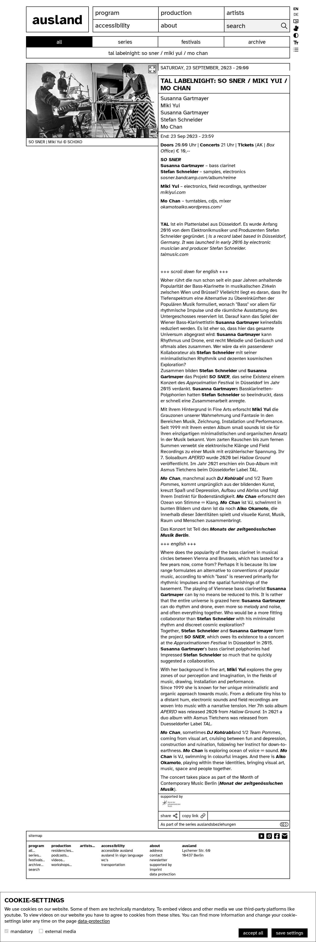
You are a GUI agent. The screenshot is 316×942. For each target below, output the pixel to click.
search (34, 869)
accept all (253, 933)
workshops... (61, 864)
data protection (163, 874)
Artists (235, 13)
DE (296, 14)
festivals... (37, 860)
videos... (58, 860)
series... (35, 855)
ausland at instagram (269, 836)
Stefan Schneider (182, 119)
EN (295, 8)
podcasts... (60, 855)
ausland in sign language (122, 855)
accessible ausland (117, 850)
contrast (296, 35)
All (59, 42)
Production (176, 13)
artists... (87, 845)
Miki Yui (170, 105)
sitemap (35, 835)
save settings (289, 933)
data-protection (94, 921)
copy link (190, 815)
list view (296, 49)
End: (166, 136)
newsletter (158, 860)
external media (60, 931)
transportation (113, 864)
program (36, 845)
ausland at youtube (261, 836)
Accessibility (112, 25)
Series (125, 42)
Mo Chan (171, 126)
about (155, 845)
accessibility (113, 845)
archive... (36, 864)
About (169, 25)
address (156, 850)
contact (156, 855)
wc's (104, 860)
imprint (156, 869)
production (61, 845)
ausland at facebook (277, 836)
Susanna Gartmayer (185, 98)
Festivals (191, 42)
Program (107, 13)
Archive (256, 42)
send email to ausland (284, 836)
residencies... (62, 850)
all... (32, 850)
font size (296, 42)
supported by (161, 864)
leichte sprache (296, 21)
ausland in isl (296, 28)
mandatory (22, 931)
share (166, 815)
